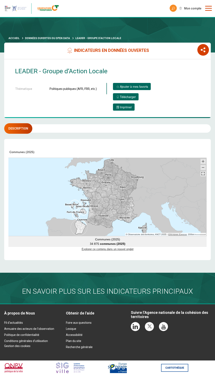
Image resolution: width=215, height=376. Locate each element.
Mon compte (192, 8)
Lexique (71, 328)
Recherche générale (79, 347)
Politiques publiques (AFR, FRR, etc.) (73, 88)
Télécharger (128, 97)
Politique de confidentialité (21, 335)
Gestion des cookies (17, 346)
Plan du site (73, 341)
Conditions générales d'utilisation (26, 341)
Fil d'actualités (13, 322)
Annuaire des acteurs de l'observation (29, 328)
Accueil (14, 38)
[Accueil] (49, 8)
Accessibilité (74, 335)
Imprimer (126, 107)
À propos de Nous (19, 313)
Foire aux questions (79, 322)
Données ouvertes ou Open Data (47, 38)
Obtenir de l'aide (80, 313)
